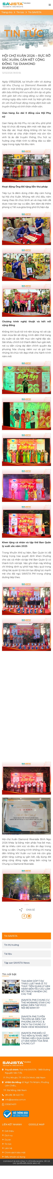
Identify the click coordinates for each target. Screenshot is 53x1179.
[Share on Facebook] (24, 916)
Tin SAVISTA (34, 12)
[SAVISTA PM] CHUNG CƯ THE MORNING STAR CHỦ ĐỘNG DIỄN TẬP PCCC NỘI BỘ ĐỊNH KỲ (35, 1004)
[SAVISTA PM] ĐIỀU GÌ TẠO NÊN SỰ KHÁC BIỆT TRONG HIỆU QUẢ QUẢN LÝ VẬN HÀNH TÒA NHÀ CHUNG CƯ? (35, 1038)
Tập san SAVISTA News (17, 963)
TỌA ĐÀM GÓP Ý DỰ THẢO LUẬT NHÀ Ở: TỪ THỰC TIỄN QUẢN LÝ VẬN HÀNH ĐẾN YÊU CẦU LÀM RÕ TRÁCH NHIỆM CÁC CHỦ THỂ (35, 987)
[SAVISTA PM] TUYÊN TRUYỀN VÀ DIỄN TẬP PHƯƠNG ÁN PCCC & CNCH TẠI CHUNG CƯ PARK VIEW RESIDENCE (34, 1021)
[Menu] (49, 5)
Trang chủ (6, 12)
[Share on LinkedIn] (29, 916)
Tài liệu (8, 954)
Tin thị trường (11, 945)
